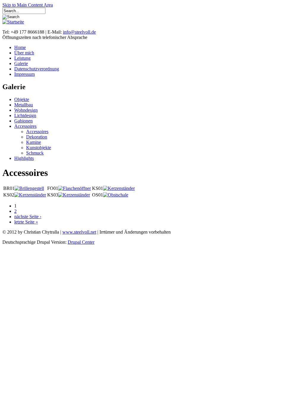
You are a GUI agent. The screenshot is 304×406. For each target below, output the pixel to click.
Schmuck (35, 152)
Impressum (24, 74)
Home (20, 47)
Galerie (21, 63)
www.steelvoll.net (79, 232)
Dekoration (36, 136)
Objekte (21, 99)
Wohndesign (26, 110)
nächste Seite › (27, 216)
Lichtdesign (25, 115)
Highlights (24, 158)
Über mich (24, 52)
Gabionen (23, 120)
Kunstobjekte (38, 147)
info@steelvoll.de (79, 31)
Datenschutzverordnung (36, 68)
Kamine (33, 142)
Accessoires (25, 126)
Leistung (22, 58)
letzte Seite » (26, 221)
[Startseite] (13, 21)
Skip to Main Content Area (27, 4)
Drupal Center (81, 242)
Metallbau (23, 104)
